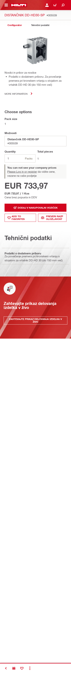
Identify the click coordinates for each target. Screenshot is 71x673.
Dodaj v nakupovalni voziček (38, 207)
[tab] (14, 25)
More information (16, 93)
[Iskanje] (63, 5)
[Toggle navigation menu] (6, 5)
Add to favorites (18, 217)
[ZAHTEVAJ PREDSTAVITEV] (14, 668)
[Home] (18, 5)
